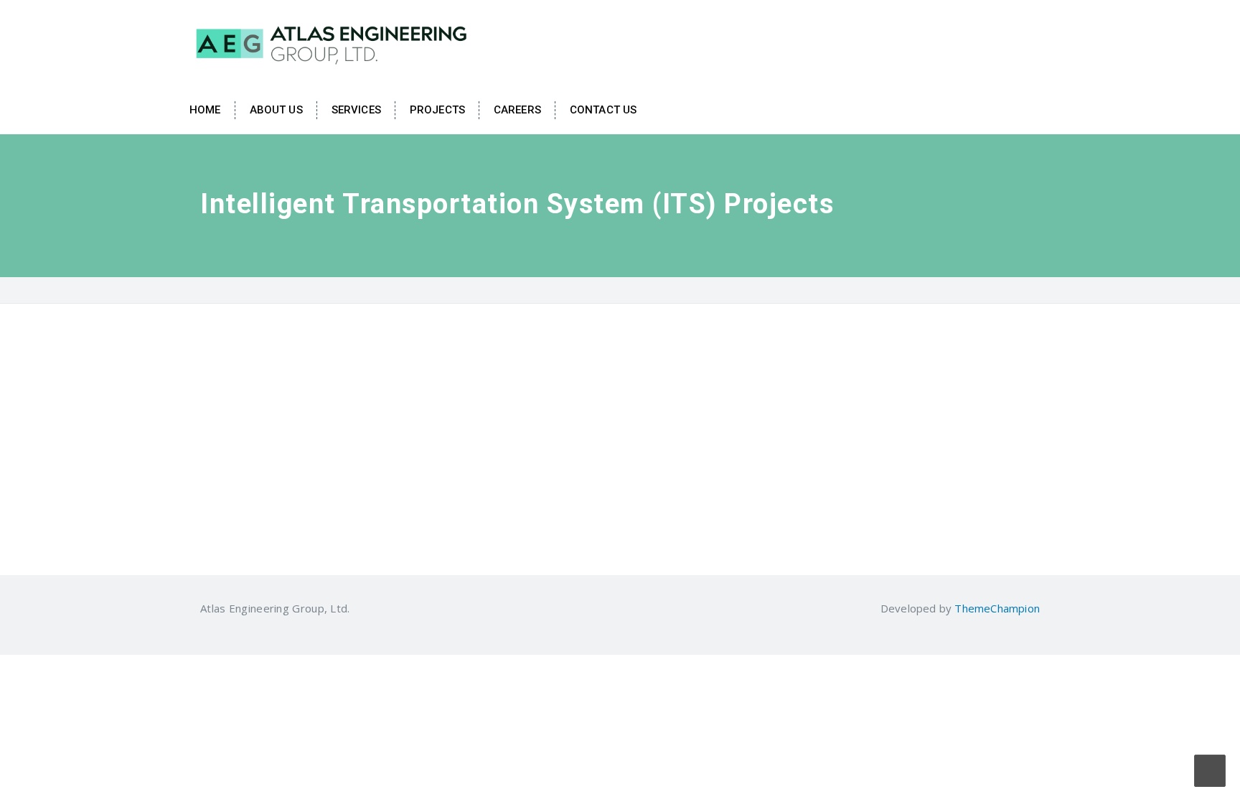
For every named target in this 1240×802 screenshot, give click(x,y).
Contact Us (603, 109)
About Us (276, 109)
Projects (437, 109)
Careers (517, 109)
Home (205, 109)
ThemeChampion (997, 608)
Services (356, 109)
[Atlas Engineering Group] (332, 41)
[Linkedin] (359, 608)
